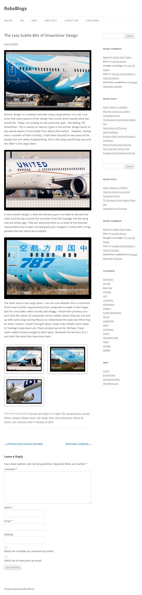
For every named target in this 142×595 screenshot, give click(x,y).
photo (46, 413)
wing (30, 421)
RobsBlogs (15, 8)
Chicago (107, 291)
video (106, 341)
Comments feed (111, 379)
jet (82, 417)
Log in (106, 371)
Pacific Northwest (112, 312)
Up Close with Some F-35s (116, 148)
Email (8, 521)
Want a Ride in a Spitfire (115, 107)
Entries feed (109, 375)
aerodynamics (73, 413)
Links (34, 20)
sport (106, 325)
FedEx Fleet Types (122, 57)
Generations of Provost (115, 128)
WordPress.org (110, 383)
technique (108, 329)
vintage (107, 346)
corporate (108, 300)
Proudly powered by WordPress (19, 588)
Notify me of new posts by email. (23, 560)
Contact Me (71, 20)
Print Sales (51, 20)
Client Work (92, 20)
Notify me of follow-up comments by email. (29, 551)
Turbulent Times (111, 115)
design (44, 417)
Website (9, 534)
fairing (76, 417)
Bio (22, 20)
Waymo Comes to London (116, 111)
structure (22, 421)
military (107, 308)
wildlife (106, 350)
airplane (16, 417)
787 (63, 413)
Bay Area (107, 287)
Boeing (25, 417)
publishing (108, 321)
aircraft (33, 413)
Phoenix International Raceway (23, 443)
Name (8, 507)
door (51, 417)
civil (40, 413)
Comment (10, 469)
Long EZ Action (118, 61)
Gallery (8, 20)
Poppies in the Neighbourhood (119, 153)
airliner (7, 417)
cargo (33, 417)
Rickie (106, 57)
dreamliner (66, 417)
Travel (106, 333)
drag (57, 417)
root (14, 421)
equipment (108, 304)
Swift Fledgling (110, 132)
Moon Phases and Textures (117, 144)
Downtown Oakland (78, 443)
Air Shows (108, 279)
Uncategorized (110, 337)
